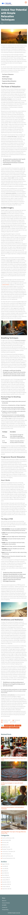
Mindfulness (6, 847)
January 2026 (6, 879)
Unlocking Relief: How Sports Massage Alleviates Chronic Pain (13, 832)
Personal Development (8, 858)
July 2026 (5, 866)
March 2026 (5, 875)
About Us (4, 900)
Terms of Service (6, 903)
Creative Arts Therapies (8, 851)
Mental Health (6, 840)
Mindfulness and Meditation (8, 83)
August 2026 (5, 864)
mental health (5, 284)
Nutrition (5, 842)
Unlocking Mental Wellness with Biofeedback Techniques (12, 808)
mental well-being (5, 727)
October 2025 (6, 886)
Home (2, 23)
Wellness (5, 844)
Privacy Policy (5, 909)
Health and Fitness (7, 856)
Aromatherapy (6, 853)
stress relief (17, 725)
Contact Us (4, 907)
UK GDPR (4, 905)
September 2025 (6, 888)
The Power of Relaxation (8, 74)
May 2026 (5, 870)
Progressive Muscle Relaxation (9, 81)
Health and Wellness (8, 838)
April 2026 (5, 873)
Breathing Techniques (7, 79)
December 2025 (6, 882)
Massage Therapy (7, 849)
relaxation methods (15, 727)
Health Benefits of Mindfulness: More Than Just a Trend (13, 759)
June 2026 (5, 868)
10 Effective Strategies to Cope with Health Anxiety (12, 783)
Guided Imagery (5, 76)
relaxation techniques (9, 725)
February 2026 (6, 877)
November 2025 (6, 884)
